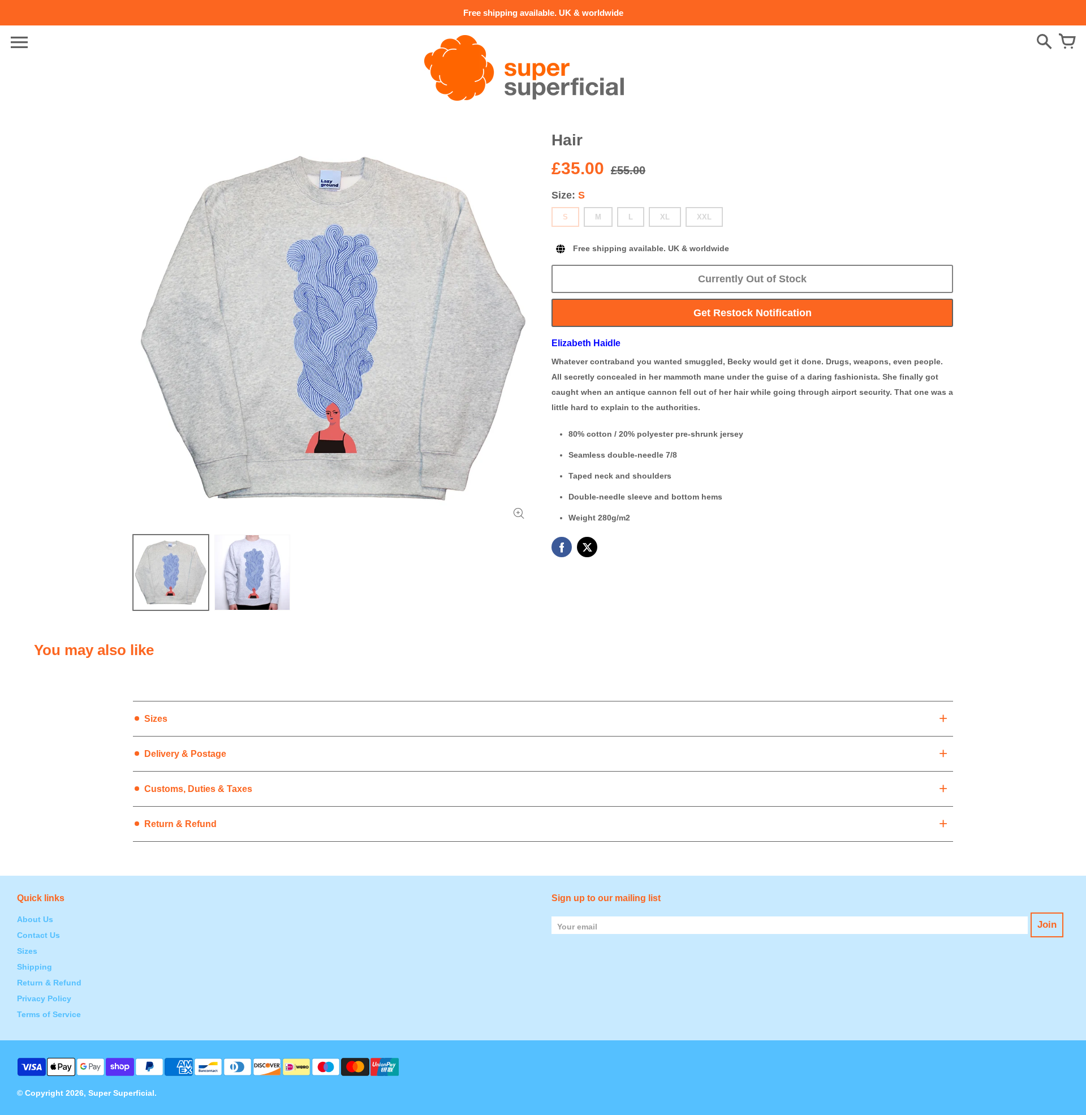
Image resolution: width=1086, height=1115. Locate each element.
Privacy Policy (44, 998)
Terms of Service (49, 1014)
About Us (35, 919)
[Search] (1044, 42)
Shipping (34, 966)
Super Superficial (121, 1092)
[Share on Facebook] (561, 547)
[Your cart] (1066, 42)
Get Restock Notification (752, 312)
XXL (704, 217)
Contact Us (38, 935)
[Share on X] (587, 547)
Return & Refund (49, 982)
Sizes (27, 950)
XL (665, 217)
